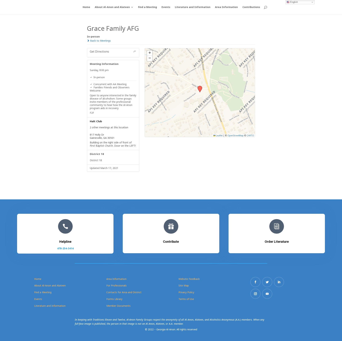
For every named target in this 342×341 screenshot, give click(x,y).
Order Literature (277, 241)
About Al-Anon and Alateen (112, 7)
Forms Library (114, 299)
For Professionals (116, 285)
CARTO (250, 135)
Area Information (226, 7)
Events (166, 7)
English (293, 2)
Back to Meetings (100, 40)
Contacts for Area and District (123, 292)
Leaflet (219, 135)
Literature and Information (192, 7)
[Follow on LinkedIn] (279, 282)
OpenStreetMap (235, 135)
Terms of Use (186, 299)
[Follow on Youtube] (267, 294)
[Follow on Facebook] (255, 282)
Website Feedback (189, 279)
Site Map (183, 285)
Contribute (171, 241)
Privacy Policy (186, 292)
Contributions (251, 7)
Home (86, 7)
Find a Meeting (147, 7)
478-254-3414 (65, 248)
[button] (199, 87)
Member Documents (118, 305)
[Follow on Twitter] (267, 282)
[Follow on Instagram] (255, 294)
